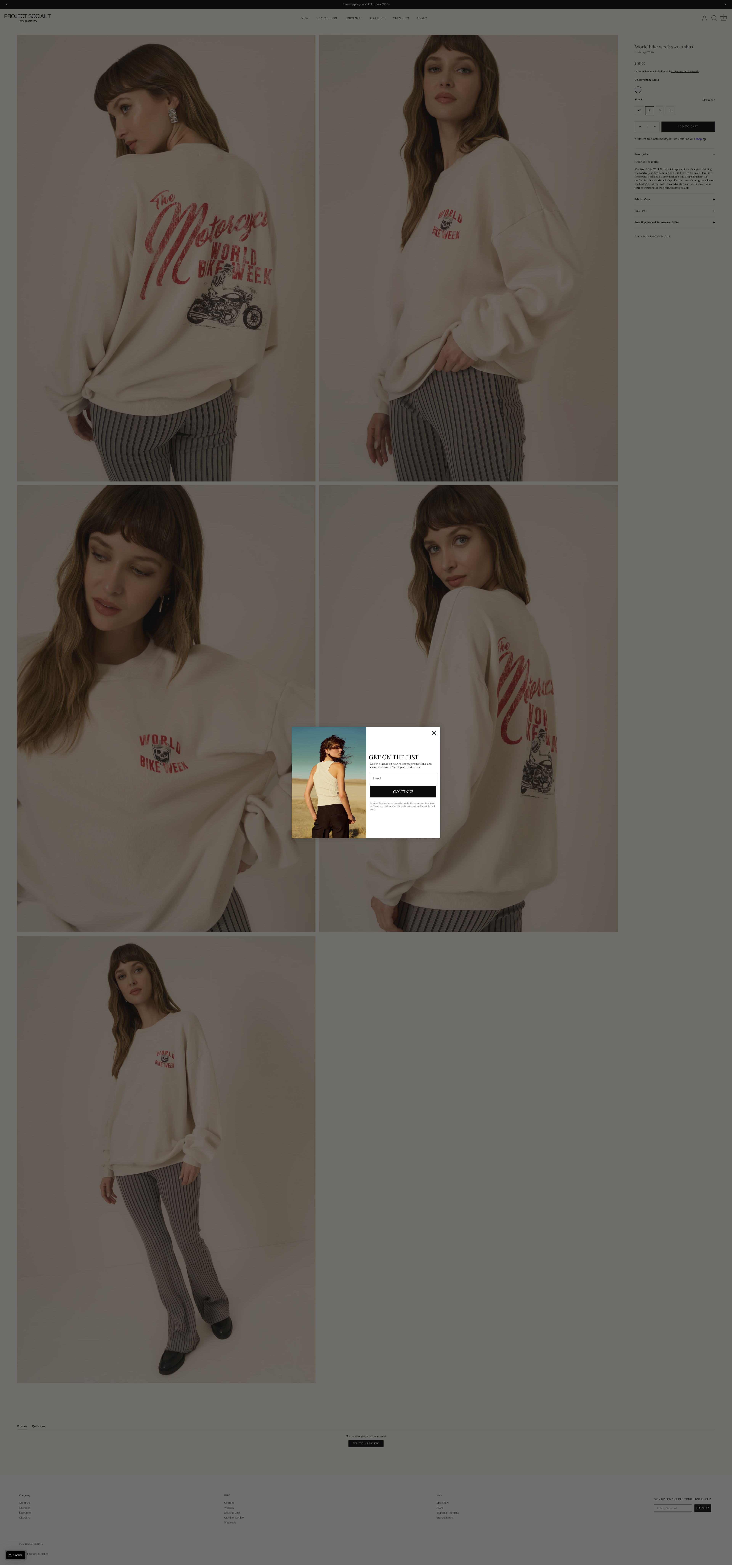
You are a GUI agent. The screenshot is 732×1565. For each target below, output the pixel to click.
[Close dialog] (434, 733)
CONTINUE (403, 791)
